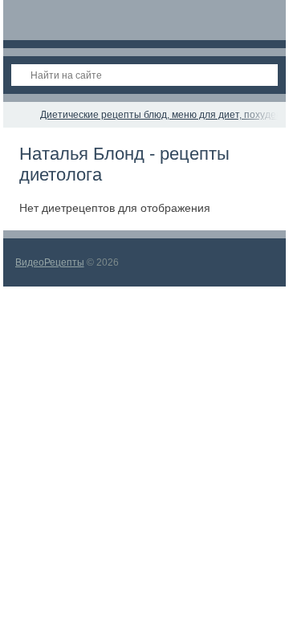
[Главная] (17, 115)
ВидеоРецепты (49, 262)
